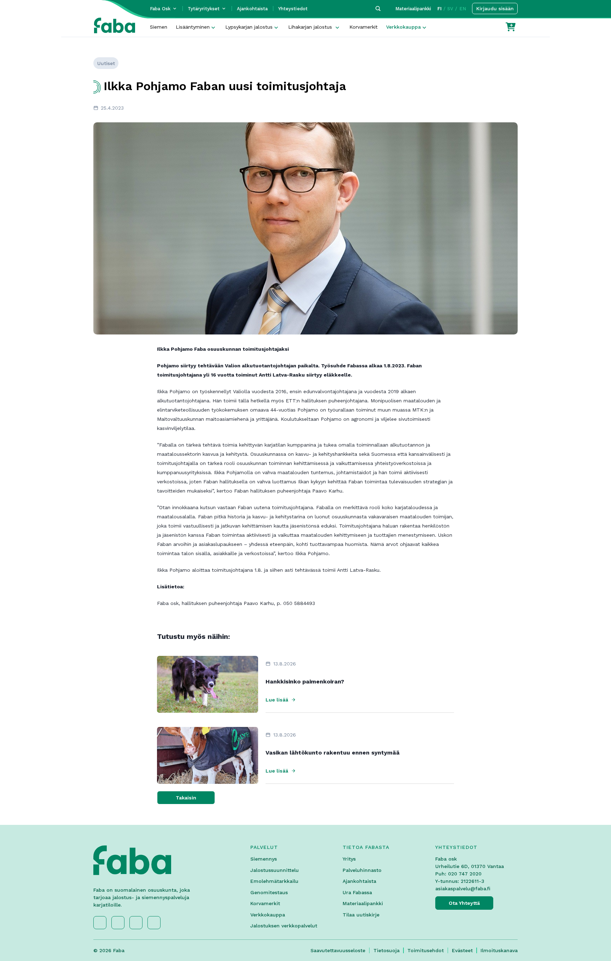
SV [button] (450, 8)
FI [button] (439, 8)
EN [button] (462, 8)
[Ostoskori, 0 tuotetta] (511, 27)
